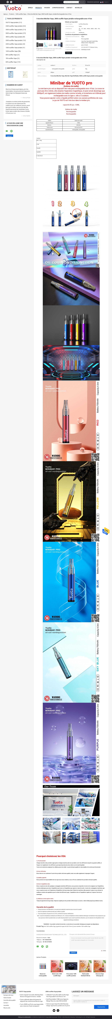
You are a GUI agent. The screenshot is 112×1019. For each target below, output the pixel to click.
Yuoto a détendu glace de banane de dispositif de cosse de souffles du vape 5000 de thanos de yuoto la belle (31, 1001)
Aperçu (30, 7)
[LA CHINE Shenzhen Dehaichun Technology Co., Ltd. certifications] (11, 74)
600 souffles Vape (11, 62)
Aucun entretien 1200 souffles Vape (81, 926)
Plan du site (7, 1008)
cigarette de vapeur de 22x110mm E (64, 926)
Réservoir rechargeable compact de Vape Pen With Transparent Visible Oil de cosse (43, 974)
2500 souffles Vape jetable (14, 26)
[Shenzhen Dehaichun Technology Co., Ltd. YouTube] (7, 2)
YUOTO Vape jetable (12, 22)
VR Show (47, 7)
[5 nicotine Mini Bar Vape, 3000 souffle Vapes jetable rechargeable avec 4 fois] (48, 32)
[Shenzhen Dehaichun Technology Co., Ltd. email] (8, 131)
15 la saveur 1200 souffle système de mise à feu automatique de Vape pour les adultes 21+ (71, 974)
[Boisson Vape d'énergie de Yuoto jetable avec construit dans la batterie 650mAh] (100, 966)
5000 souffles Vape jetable (14, 33)
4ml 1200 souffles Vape (49, 926)
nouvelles (78, 7)
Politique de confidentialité (24, 1017)
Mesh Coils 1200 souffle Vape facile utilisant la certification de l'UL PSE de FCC (57, 974)
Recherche (82, 2)
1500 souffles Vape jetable (14, 47)
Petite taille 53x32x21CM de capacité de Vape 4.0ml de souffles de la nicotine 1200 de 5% (85, 974)
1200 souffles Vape (20, 14)
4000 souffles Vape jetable (14, 37)
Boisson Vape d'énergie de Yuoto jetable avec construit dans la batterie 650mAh (99, 974)
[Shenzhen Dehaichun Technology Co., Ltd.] (13, 7)
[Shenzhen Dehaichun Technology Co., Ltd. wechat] (47, 946)
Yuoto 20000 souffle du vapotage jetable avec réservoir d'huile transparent (31, 1005)
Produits (38, 7)
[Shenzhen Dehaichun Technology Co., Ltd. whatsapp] (12, 131)
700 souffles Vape (11, 58)
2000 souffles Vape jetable (14, 44)
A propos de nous (58, 7)
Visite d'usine (7, 997)
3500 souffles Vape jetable (14, 40)
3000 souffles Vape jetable (14, 29)
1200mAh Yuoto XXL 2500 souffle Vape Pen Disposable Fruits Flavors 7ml (57, 995)
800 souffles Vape (11, 55)
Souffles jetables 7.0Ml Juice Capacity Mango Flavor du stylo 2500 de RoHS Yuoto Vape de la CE (57, 1000)
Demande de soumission (93, 2)
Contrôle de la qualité (9, 1000)
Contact (69, 7)
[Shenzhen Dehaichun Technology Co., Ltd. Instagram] (11, 2)
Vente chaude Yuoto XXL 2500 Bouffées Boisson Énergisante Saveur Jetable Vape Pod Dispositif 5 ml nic (31, 996)
